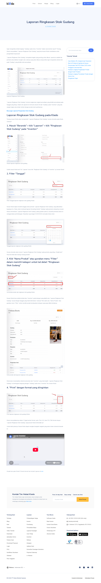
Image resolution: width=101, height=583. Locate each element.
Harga (46, 3)
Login (57, 3)
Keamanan (9, 534)
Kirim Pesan (82, 499)
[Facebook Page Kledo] (80, 567)
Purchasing (30, 524)
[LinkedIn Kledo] (92, 567)
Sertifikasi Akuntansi (12, 552)
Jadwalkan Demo (11, 537)
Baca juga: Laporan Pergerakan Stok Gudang (20, 111)
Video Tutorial (10, 531)
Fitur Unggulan (11, 559)
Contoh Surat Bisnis (52, 524)
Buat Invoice (50, 521)
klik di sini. (29, 501)
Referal (29, 540)
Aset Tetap (30, 534)
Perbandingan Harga (32, 518)
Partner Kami (10, 540)
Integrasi (29, 543)
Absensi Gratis (51, 534)
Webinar (9, 555)
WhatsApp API (51, 531)
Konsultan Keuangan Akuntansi (35, 549)
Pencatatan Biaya (31, 527)
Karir (8, 524)
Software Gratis (51, 518)
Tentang (9, 518)
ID (79, 4)
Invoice (28, 521)
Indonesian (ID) (19, 567)
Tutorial (9, 527)
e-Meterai (29, 555)
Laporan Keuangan (32, 531)
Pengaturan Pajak (73, 78)
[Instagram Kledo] (84, 567)
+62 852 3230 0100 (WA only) (77, 518)
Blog (51, 3)
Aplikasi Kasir (30, 546)
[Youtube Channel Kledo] (88, 567)
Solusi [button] (40, 3)
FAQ (8, 549)
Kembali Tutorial (51, 26)
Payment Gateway (32, 552)
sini (42, 471)
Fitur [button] (34, 3)
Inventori (29, 537)
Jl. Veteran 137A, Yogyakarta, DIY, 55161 (79, 524)
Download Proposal (12, 543)
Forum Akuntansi (51, 527)
